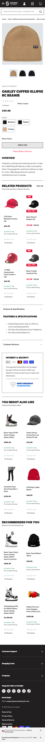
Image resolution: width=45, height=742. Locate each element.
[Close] (40, 730)
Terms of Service (8, 720)
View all (39, 186)
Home (4, 19)
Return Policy (7, 139)
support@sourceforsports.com (17, 701)
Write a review (23, 104)
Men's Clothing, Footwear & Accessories (21, 19)
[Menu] (3, 3)
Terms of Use (6, 712)
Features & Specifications (14, 309)
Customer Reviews (11, 344)
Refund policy (7, 724)
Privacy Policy (7, 716)
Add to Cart (22, 145)
